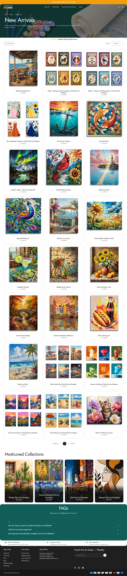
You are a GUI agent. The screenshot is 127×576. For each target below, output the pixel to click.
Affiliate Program (8, 563)
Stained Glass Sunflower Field (104, 238)
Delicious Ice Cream (63, 238)
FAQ (5, 558)
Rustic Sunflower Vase (104, 287)
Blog (5, 561)
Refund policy (25, 561)
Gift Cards (6, 556)
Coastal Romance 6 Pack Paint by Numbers (63, 433)
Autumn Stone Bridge (23, 336)
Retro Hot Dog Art (104, 336)
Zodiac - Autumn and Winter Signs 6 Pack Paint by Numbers (104, 92)
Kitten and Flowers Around (104, 433)
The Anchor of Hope (63, 141)
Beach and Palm (23, 384)
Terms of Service (26, 558)
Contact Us (6, 553)
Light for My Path (104, 190)
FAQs (62, 513)
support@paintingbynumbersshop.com (49, 558)
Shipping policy (26, 556)
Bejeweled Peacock (23, 238)
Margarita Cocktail (23, 287)
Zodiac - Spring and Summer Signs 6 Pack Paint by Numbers (63, 92)
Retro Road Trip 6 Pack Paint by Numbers (63, 384)
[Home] (5, 14)
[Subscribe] (104, 555)
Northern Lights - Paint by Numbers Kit (23, 190)
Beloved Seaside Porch (23, 91)
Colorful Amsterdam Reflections (63, 336)
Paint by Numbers (26, 25)
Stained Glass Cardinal (63, 190)
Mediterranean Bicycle (63, 287)
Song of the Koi (104, 141)
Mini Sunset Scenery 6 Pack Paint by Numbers (23, 433)
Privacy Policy (25, 553)
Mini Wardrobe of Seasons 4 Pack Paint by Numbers (23, 141)
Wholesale (6, 566)
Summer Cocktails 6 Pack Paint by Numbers (104, 384)
